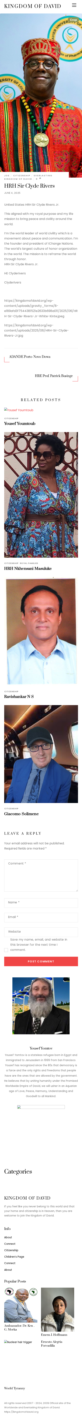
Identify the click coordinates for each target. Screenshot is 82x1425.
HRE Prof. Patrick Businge (54, 376)
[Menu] (74, 5)
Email (13, 917)
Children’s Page (14, 1257)
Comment (17, 863)
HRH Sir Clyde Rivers (29, 186)
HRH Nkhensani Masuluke (28, 568)
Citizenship (21, 175)
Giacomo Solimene (21, 814)
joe (7, 175)
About (8, 1237)
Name (14, 902)
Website (14, 932)
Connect (9, 1244)
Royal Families (29, 563)
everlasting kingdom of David (28, 177)
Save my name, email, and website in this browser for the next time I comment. (38, 945)
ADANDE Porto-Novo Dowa (29, 357)
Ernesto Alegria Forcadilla (51, 1344)
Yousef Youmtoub (19, 423)
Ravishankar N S (19, 696)
